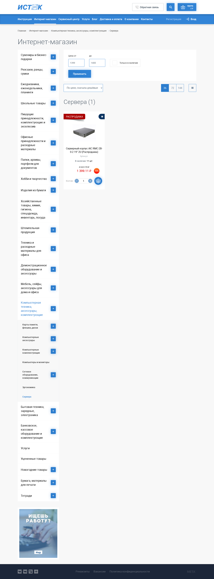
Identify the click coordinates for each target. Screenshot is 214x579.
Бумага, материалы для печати (34, 483)
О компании (132, 19)
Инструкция (25, 19)
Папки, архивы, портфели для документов (31, 164)
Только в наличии (129, 62)
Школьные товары (33, 103)
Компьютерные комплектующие (31, 351)
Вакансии (100, 571)
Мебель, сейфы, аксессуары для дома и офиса (31, 288)
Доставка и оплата (111, 19)
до (90, 55)
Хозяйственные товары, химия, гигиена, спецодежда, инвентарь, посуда (33, 209)
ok (31, 572)
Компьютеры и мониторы (35, 362)
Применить (79, 74)
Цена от (72, 55)
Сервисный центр (68, 19)
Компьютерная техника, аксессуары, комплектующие (79, 30)
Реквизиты (83, 571)
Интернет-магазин (45, 19)
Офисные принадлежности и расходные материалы (33, 143)
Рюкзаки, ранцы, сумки (32, 71)
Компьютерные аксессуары (30, 339)
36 (165, 88)
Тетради (26, 495)
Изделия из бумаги (33, 190)
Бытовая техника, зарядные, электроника (32, 411)
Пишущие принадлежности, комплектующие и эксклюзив (33, 120)
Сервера (26, 396)
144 (180, 88)
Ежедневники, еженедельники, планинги (32, 88)
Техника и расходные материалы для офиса (31, 249)
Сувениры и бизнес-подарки (34, 57)
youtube (36, 572)
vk (20, 572)
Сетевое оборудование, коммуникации (30, 374)
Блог (94, 19)
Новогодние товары (34, 469)
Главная (22, 30)
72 (172, 88)
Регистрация (173, 19)
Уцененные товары (33, 459)
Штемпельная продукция (30, 230)
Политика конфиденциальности (130, 571)
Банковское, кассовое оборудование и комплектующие (32, 432)
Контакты (147, 19)
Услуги (86, 19)
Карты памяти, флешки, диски (30, 326)
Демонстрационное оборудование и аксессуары (34, 269)
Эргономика (28, 387)
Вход (193, 19)
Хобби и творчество (34, 179)
